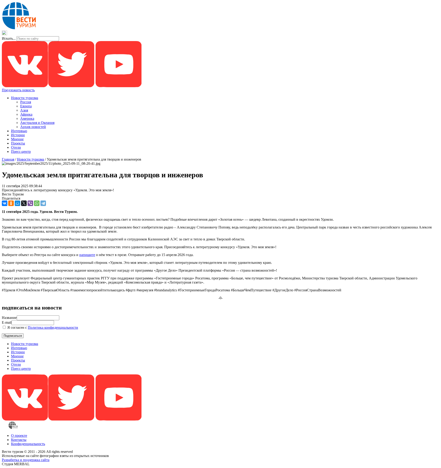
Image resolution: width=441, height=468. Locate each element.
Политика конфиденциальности (53, 327)
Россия (25, 102)
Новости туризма (24, 98)
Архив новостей (33, 127)
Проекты (18, 143)
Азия (24, 110)
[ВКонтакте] (4, 203)
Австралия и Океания (37, 123)
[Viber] (30, 203)
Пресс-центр (21, 151)
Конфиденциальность (28, 444)
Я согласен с (42, 327)
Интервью (19, 131)
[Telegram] (43, 203)
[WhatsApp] (37, 203)
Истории (18, 135)
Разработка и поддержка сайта (25, 460)
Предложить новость (18, 90)
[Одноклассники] (11, 203)
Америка (27, 118)
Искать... (9, 38)
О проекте (19, 435)
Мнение (17, 139)
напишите (87, 255)
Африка (26, 114)
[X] (24, 203)
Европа (26, 106)
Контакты (18, 440)
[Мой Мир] (17, 203)
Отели (16, 147)
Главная (8, 159)
